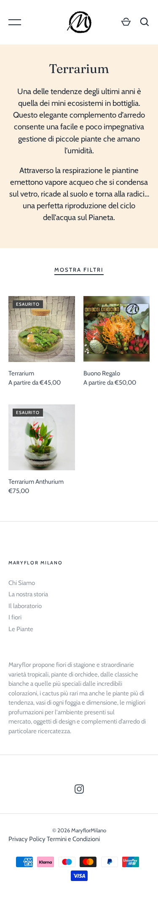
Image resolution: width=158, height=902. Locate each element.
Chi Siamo (21, 583)
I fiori (14, 617)
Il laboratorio (25, 606)
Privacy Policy (27, 839)
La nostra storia (28, 594)
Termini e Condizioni (73, 839)
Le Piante (20, 629)
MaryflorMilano (88, 830)
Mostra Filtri (79, 269)
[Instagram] (79, 790)
